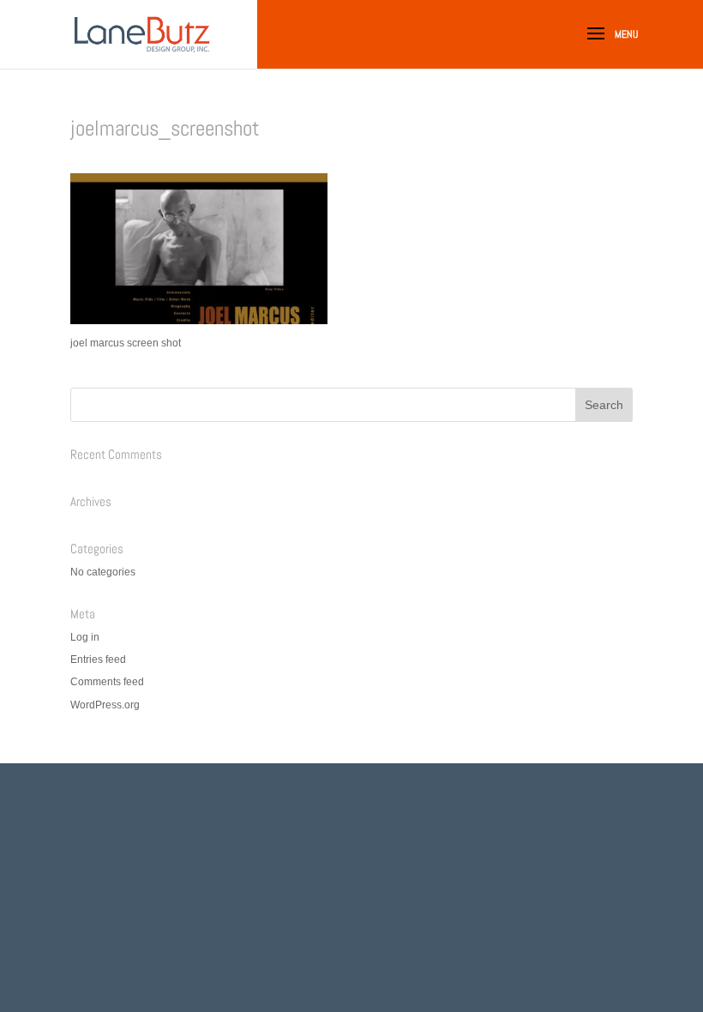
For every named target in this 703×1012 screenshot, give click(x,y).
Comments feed (107, 682)
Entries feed (98, 660)
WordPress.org (105, 705)
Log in (84, 637)
